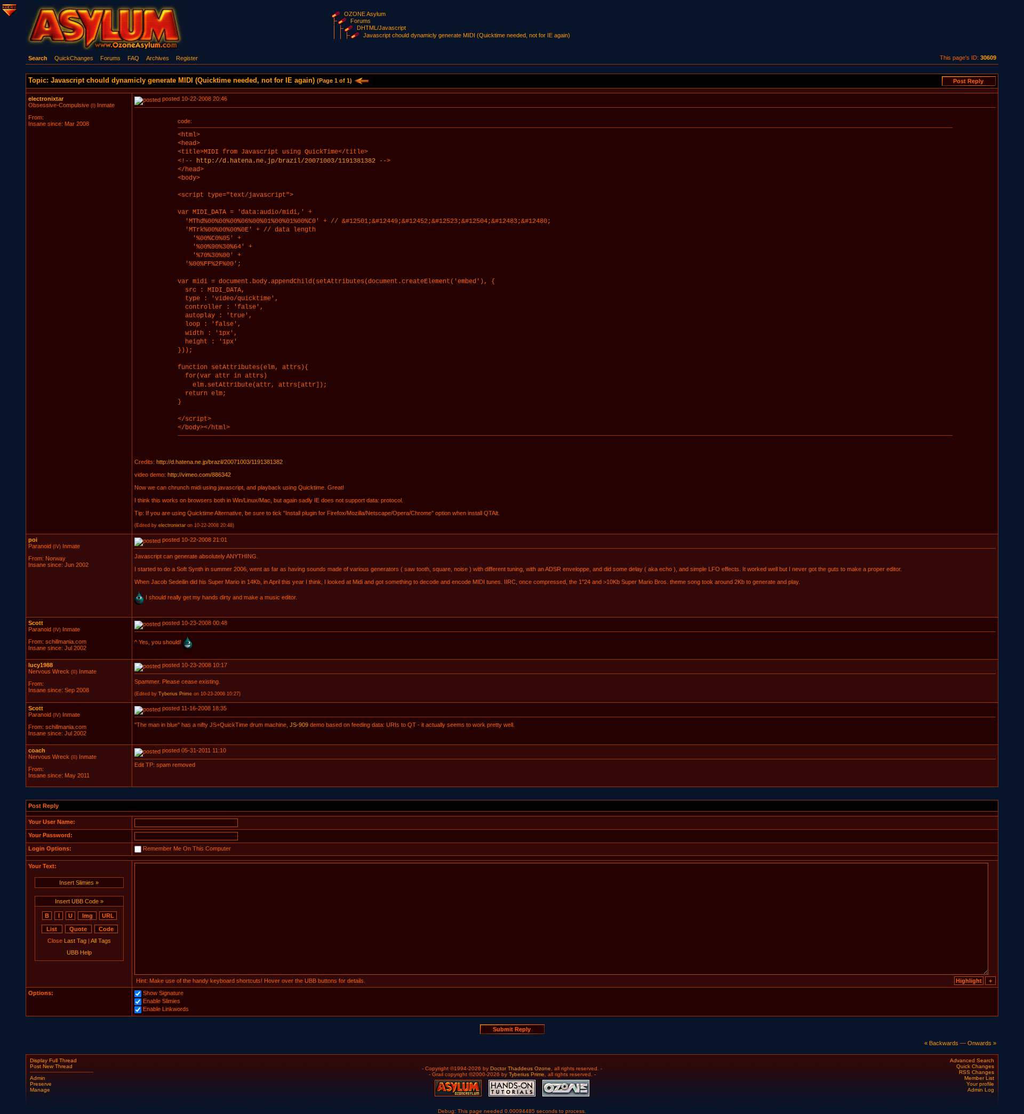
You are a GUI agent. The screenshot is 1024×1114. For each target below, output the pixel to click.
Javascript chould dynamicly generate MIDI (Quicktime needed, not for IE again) (466, 35)
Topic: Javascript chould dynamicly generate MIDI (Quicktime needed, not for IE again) (190, 80)
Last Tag (75, 940)
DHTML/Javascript (381, 28)
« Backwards (941, 1043)
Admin (37, 1078)
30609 (988, 57)
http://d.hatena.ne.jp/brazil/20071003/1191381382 (285, 161)
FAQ (133, 58)
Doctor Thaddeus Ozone (520, 1068)
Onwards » (981, 1043)
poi (32, 539)
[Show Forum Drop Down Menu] (8, 8)
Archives (157, 58)
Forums (360, 21)
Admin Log (980, 1090)
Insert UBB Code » (79, 901)
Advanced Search (972, 1060)
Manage (40, 1090)
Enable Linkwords (166, 1009)
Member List (979, 1078)
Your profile (980, 1084)
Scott (35, 623)
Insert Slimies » (79, 882)
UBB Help (79, 952)
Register (187, 58)
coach (36, 750)
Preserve (41, 1084)
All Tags (101, 940)
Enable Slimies (161, 1001)
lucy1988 (40, 665)
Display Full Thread (53, 1060)
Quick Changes (975, 1066)
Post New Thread (51, 1066)
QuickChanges (73, 58)
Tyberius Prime (175, 693)
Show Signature (163, 993)
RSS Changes (976, 1072)
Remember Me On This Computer (187, 849)
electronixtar (45, 98)
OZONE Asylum (365, 14)
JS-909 (299, 725)
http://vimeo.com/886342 (199, 474)
